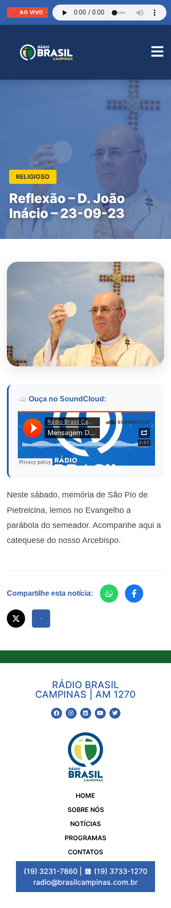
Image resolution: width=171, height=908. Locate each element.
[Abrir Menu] (157, 53)
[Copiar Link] (41, 618)
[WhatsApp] (109, 593)
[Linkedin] (85, 713)
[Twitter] (114, 713)
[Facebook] (134, 593)
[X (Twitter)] (16, 618)
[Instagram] (71, 713)
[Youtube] (100, 713)
